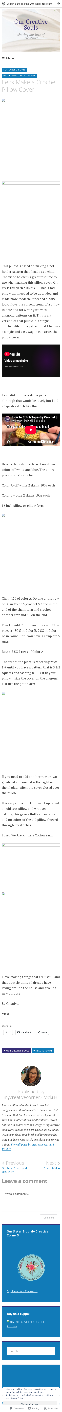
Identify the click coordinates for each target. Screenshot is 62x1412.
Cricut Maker (52, 1165)
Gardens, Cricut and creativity (14, 1166)
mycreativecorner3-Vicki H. (19, 75)
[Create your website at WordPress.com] (31, 3)
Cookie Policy (17, 1398)
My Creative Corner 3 (22, 1291)
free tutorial (44, 1050)
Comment (48, 1217)
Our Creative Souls (31, 24)
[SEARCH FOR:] (31, 1351)
